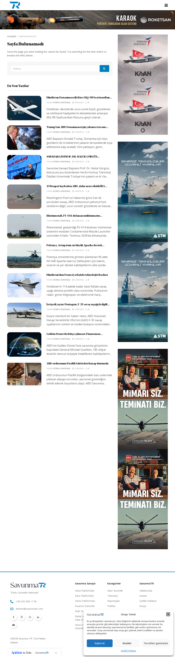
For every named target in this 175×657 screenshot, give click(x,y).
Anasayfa (11, 36)
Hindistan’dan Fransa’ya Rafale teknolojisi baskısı (77, 275)
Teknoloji (112, 595)
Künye (142, 606)
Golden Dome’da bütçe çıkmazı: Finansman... (74, 334)
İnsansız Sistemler (85, 606)
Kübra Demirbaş (61, 102)
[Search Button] (104, 68)
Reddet (127, 643)
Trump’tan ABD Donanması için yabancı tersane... (77, 127)
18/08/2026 (79, 102)
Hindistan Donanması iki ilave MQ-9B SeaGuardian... (79, 97)
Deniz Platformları (85, 601)
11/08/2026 (79, 368)
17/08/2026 (79, 132)
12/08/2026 (79, 250)
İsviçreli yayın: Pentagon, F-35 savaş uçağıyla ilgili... (78, 304)
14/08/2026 (79, 161)
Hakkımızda (145, 590)
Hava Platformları (84, 590)
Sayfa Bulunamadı (27, 36)
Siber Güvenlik (115, 590)
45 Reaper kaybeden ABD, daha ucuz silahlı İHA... (76, 186)
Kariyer (143, 595)
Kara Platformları (84, 595)
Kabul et (100, 643)
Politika (111, 606)
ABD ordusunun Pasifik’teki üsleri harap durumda (77, 363)
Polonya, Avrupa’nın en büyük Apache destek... (75, 245)
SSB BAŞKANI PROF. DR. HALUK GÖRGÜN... (73, 156)
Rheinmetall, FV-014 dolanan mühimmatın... (74, 216)
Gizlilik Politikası (128, 650)
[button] (168, 614)
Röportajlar (113, 601)
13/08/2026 (79, 220)
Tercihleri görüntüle (156, 643)
